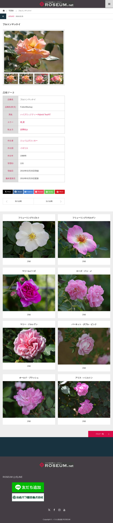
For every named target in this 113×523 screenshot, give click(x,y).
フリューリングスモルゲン (84, 218)
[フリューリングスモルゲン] (84, 244)
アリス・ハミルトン (84, 378)
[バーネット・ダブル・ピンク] (84, 351)
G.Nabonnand (37, 343)
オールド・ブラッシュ (29, 378)
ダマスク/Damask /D (32, 291)
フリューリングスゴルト (29, 218)
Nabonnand (95, 397)
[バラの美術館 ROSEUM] (56, 4)
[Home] (4, 10)
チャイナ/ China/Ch (30, 397)
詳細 (29, 261)
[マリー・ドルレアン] (29, 349)
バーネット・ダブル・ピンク (84, 324)
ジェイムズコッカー (29, 141)
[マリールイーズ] (29, 296)
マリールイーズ (29, 271)
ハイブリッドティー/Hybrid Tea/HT (35, 114)
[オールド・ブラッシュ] (29, 403)
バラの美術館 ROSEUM (61, 520)
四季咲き (24, 129)
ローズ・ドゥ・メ (84, 271)
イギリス (24, 148)
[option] (33, 51)
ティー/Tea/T (27, 343)
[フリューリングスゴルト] (29, 244)
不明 (95, 291)
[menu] (109, 4)
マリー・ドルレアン (29, 324)
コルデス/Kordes (36, 239)
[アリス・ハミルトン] (84, 403)
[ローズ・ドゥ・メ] (84, 296)
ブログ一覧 (99, 434)
